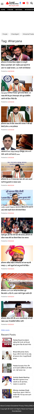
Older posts (5, 330)
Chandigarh (15, 34)
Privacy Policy (24, 406)
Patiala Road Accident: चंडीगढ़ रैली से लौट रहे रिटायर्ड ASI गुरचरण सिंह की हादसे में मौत (22, 342)
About (2, 406)
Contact (8, 406)
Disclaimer (14, 406)
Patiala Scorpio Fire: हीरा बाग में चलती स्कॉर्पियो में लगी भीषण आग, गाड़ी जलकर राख (22, 368)
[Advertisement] (17, 21)
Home (3, 9)
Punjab (10, 9)
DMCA (31, 406)
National (18, 9)
